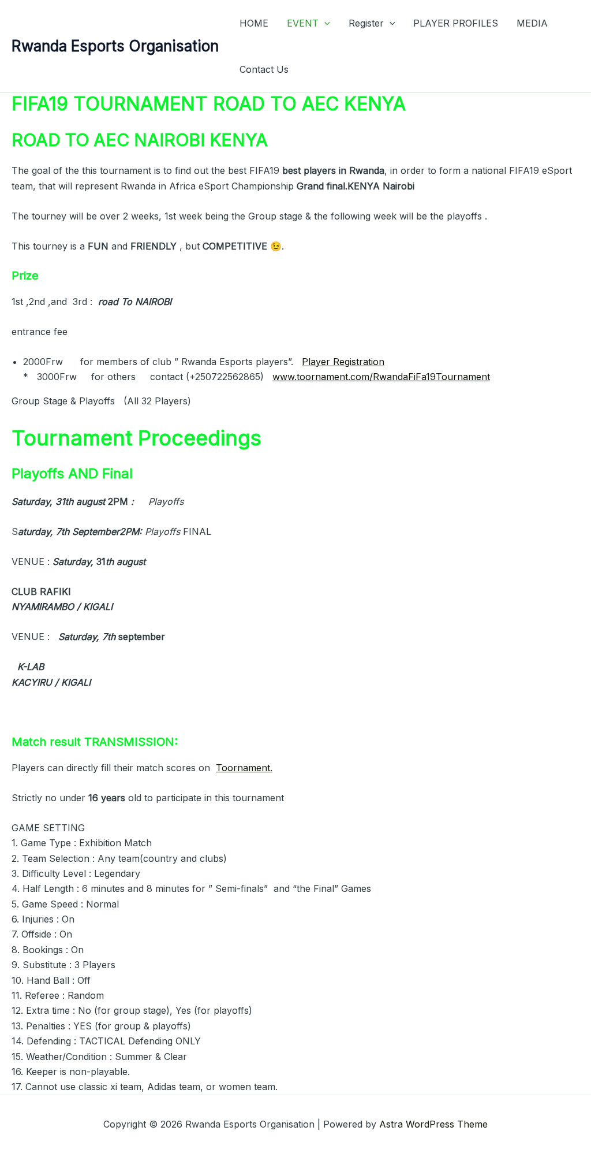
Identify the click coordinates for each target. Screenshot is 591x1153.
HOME (254, 23)
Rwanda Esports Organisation (115, 46)
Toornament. (244, 767)
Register (366, 23)
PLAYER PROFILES (455, 23)
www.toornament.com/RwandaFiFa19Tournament (381, 376)
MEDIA (532, 23)
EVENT (303, 23)
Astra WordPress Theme (433, 1124)
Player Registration (343, 361)
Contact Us (264, 69)
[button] (324, 23)
